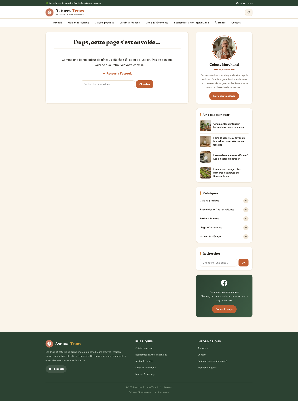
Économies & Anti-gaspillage (191, 22)
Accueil (57, 22)
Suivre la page (224, 309)
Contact (236, 22)
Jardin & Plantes (130, 22)
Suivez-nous (246, 3)
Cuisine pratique (104, 22)
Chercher (144, 84)
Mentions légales (207, 367)
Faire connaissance (224, 96)
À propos (220, 22)
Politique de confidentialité (212, 361)
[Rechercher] (248, 12)
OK (243, 262)
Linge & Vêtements (157, 22)
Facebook (58, 368)
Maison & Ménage (78, 22)
